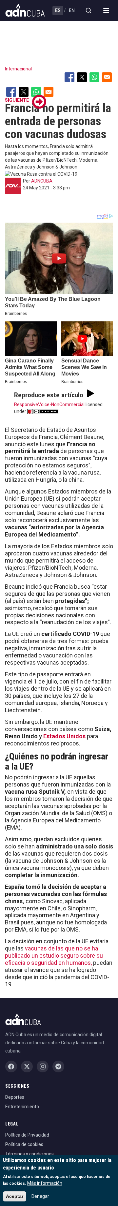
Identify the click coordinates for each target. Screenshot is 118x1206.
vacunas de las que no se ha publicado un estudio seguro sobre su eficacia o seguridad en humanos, (54, 955)
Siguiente (17, 100)
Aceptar (14, 1196)
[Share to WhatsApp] (94, 77)
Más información (44, 1183)
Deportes (14, 1097)
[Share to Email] (107, 77)
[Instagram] (43, 1066)
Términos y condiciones (29, 1153)
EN (72, 10)
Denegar (40, 1196)
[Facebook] (11, 1066)
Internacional (18, 68)
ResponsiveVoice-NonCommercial (49, 404)
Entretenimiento (22, 1106)
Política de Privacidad (27, 1135)
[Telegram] (58, 1066)
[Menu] (106, 10)
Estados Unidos (65, 736)
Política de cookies (24, 1144)
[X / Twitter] (27, 1066)
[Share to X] (82, 77)
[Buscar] (88, 10)
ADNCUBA (41, 181)
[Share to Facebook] (69, 77)
